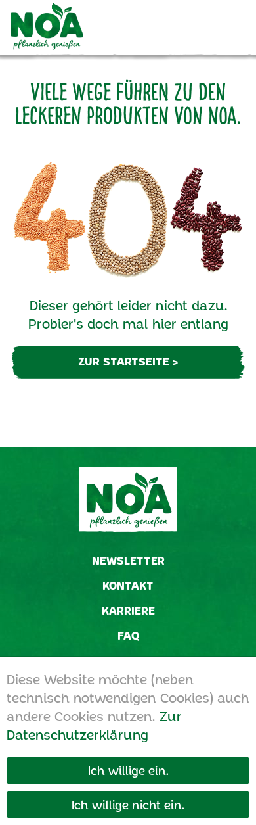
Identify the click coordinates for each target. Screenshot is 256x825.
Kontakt (128, 585)
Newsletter (128, 560)
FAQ (128, 635)
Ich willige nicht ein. (128, 804)
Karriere (128, 610)
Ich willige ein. (128, 770)
